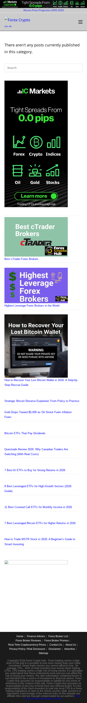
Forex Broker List (58, 636)
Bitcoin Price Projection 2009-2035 (43, 10)
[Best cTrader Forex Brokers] (36, 237)
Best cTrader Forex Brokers (21, 259)
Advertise (69, 649)
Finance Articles (36, 636)
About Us (70, 644)
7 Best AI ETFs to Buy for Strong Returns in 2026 (34, 470)
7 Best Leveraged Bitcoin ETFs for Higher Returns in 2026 (40, 523)
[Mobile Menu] (80, 22)
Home (19, 636)
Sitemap (43, 653)
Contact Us (55, 644)
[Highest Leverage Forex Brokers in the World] (36, 285)
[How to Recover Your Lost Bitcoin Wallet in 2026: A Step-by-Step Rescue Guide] (36, 346)
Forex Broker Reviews (28, 640)
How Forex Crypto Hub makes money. (52, 697)
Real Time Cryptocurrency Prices (27, 644)
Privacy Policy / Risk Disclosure (27, 649)
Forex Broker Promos (56, 640)
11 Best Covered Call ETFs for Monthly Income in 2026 (38, 507)
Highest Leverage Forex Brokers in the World (31, 305)
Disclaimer (55, 649)
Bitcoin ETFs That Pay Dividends (24, 433)
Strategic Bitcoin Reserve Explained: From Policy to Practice (41, 401)
